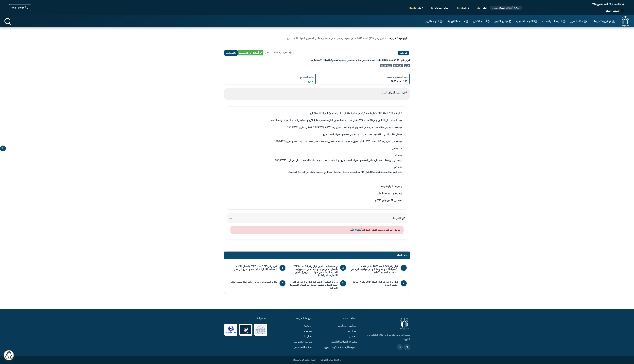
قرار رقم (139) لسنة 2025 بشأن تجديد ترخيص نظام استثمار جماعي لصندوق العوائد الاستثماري (335, 38)
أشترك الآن (356, 229)
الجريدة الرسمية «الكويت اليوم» (340, 347)
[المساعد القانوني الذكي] (9, 355)
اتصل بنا (308, 336)
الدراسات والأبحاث (552, 21)
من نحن (308, 330)
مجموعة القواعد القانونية (344, 341)
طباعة (229, 52)
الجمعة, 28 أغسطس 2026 (606, 4)
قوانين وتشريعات (602, 21)
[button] (8, 21)
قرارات (392, 38)
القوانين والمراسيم (347, 325)
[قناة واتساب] (407, 347)
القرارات (352, 330)
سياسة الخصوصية (302, 341)
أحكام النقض (480, 21)
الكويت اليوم (432, 21)
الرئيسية (403, 38)
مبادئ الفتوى (501, 21)
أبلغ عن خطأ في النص (276, 52)
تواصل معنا (17, 7)
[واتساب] (400, 347)
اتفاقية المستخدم (303, 347)
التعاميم (353, 336)
